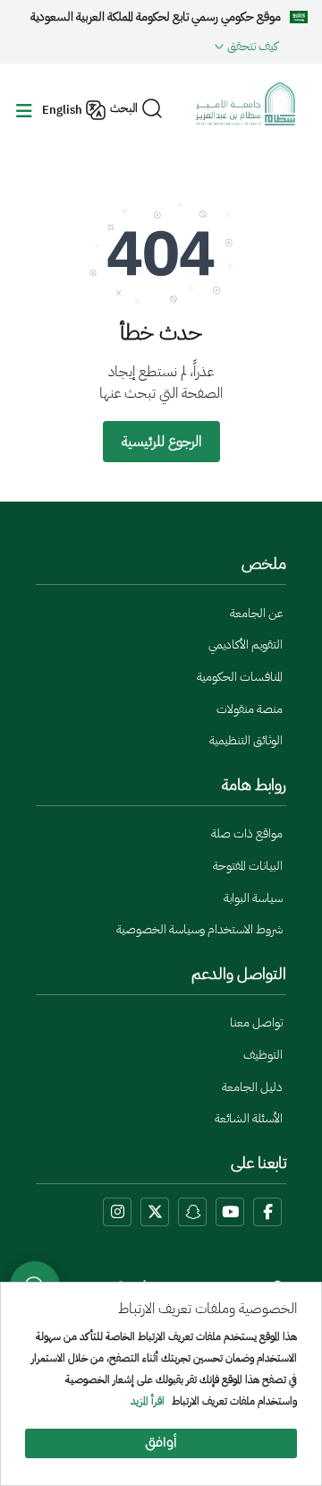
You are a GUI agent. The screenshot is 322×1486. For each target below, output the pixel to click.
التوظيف (263, 1054)
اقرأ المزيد (148, 1402)
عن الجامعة (256, 613)
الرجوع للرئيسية (161, 441)
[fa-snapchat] (192, 1212)
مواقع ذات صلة (247, 833)
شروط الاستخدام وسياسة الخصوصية (199, 929)
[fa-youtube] (230, 1212)
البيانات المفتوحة (248, 865)
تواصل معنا (256, 1022)
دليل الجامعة (252, 1087)
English (62, 109)
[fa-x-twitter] (154, 1212)
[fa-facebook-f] (267, 1212)
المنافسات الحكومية (240, 676)
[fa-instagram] (117, 1212)
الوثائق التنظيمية (246, 740)
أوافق (161, 1443)
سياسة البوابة (253, 898)
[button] (146, 45)
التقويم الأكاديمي (245, 644)
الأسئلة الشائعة (249, 1118)
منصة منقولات (249, 709)
